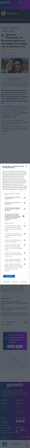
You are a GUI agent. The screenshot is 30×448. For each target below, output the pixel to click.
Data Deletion (6, 281)
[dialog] (15, 224)
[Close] (27, 166)
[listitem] (15, 194)
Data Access (15, 281)
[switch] (24, 197)
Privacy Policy (23, 281)
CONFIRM (9, 276)
